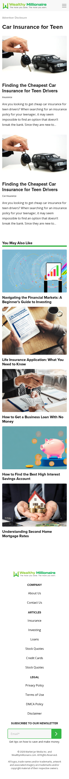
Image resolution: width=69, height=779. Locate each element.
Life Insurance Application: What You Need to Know (33, 361)
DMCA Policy (34, 704)
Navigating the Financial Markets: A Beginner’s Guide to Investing (32, 299)
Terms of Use (34, 695)
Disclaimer (34, 713)
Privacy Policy (34, 685)
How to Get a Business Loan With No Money (32, 419)
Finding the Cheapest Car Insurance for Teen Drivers (30, 88)
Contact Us (34, 603)
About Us (34, 593)
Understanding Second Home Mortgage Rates (27, 533)
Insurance (7, 97)
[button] (65, 6)
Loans (34, 639)
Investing (34, 630)
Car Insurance (9, 196)
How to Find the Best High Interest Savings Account (31, 476)
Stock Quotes (34, 649)
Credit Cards (34, 658)
